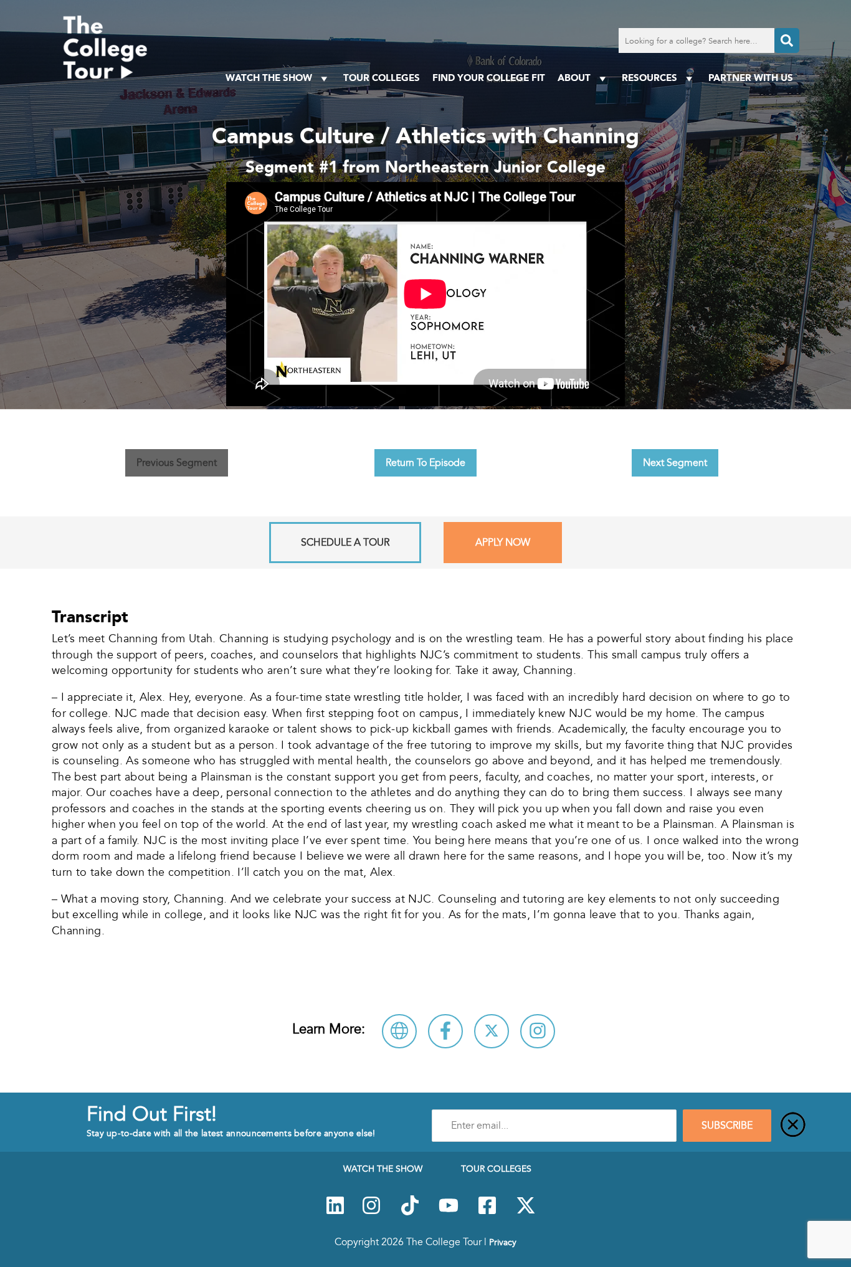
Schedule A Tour (345, 542)
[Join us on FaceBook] (487, 1212)
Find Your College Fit (488, 77)
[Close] (793, 1125)
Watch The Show (269, 77)
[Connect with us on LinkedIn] (335, 1212)
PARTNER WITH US (750, 77)
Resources (649, 77)
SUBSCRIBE (727, 1125)
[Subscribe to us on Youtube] (448, 1212)
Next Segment (675, 463)
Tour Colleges (381, 77)
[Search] (786, 40)
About (574, 77)
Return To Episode (425, 463)
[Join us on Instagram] (371, 1212)
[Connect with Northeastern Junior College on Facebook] (445, 1031)
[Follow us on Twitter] (526, 1212)
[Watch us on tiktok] (410, 1212)
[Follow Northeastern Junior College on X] (491, 1031)
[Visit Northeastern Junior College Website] (399, 1031)
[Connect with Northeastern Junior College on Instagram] (537, 1031)
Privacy (502, 1242)
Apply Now (502, 542)
